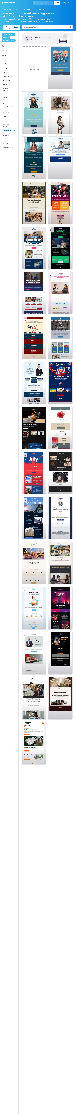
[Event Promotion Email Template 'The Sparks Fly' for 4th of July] (60, 383)
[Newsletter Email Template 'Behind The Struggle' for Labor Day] (60, 338)
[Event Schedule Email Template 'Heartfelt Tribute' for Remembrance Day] (60, 428)
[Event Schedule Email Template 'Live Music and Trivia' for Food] (34, 338)
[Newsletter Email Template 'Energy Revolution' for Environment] (34, 518)
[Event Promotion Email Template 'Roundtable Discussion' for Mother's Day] (60, 293)
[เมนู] (73, 2)
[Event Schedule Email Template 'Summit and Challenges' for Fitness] (60, 203)
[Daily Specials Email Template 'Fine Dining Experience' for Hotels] (34, 563)
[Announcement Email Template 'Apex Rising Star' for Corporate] (60, 518)
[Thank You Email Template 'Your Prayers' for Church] (60, 698)
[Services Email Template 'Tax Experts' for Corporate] (34, 653)
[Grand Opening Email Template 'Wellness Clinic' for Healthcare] (60, 157)
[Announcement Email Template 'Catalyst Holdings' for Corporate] (34, 157)
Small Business (27, 9)
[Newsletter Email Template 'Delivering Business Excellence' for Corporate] (34, 383)
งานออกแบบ (7, 27)
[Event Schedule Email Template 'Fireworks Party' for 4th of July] (34, 473)
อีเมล (16, 27)
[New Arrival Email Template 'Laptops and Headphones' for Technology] (34, 428)
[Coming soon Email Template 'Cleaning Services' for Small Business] (34, 608)
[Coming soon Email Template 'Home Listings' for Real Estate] (34, 743)
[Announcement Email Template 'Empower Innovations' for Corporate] (34, 112)
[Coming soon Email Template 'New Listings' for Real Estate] (60, 563)
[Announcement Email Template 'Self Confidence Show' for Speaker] (60, 653)
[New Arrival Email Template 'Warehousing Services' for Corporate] (34, 293)
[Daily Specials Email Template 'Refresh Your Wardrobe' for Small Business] (60, 112)
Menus (17, 9)
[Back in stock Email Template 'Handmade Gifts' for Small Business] (34, 203)
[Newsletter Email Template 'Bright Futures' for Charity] (34, 248)
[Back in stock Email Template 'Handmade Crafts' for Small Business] (60, 473)
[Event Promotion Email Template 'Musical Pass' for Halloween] (60, 608)
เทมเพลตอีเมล (7, 9)
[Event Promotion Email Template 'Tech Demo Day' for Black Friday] (60, 248)
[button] (15, 46)
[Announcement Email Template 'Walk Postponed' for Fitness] (60, 67)
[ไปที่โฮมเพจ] (7, 3)
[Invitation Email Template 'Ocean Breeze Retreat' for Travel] (34, 698)
